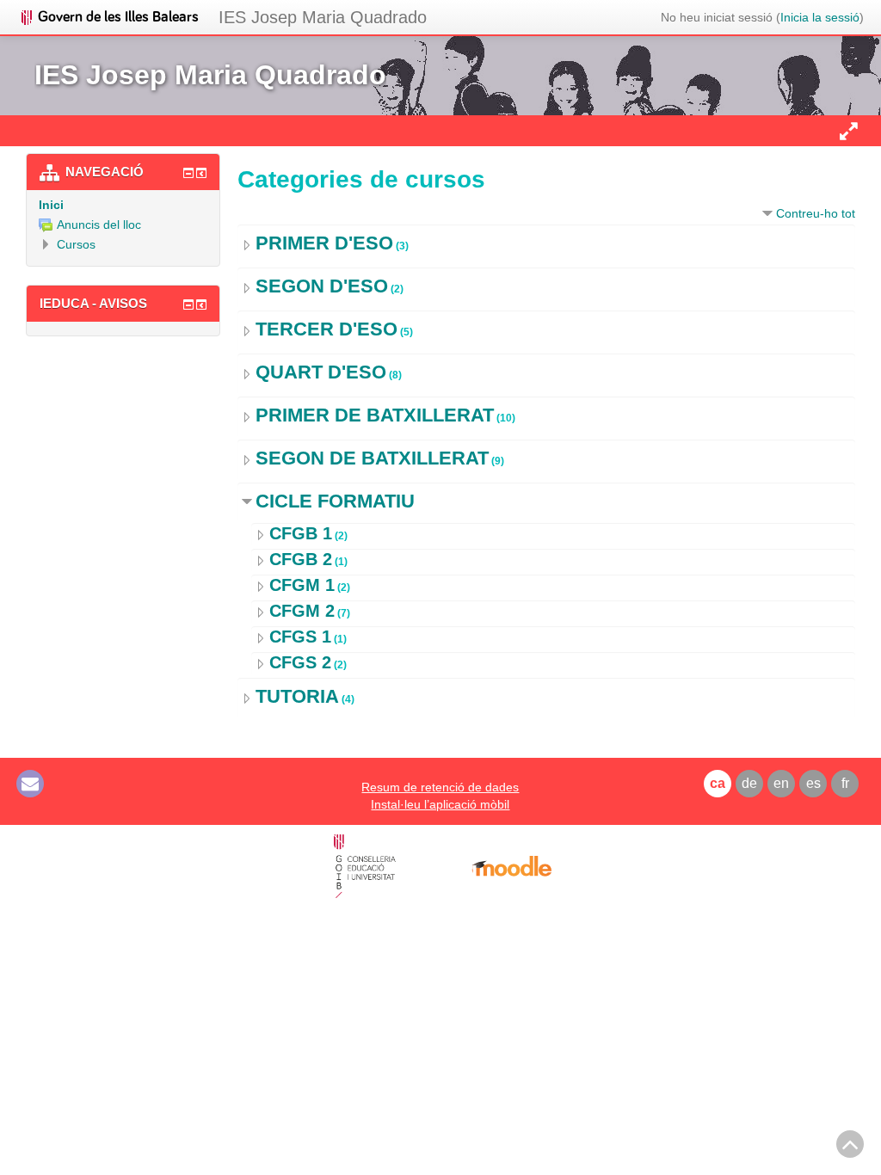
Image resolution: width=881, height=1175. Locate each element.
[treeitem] (123, 204)
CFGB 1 (300, 533)
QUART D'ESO (321, 372)
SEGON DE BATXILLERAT (372, 458)
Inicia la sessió (819, 17)
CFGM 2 (302, 610)
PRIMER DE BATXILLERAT (375, 415)
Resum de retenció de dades (440, 787)
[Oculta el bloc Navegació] (188, 173)
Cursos (76, 244)
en (781, 783)
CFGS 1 (300, 636)
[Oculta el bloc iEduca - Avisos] (188, 304)
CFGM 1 (302, 584)
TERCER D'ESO (326, 329)
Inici (51, 205)
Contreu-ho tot (815, 213)
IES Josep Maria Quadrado (323, 17)
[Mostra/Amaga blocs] (848, 130)
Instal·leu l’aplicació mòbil (440, 804)
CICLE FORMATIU (335, 501)
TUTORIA (297, 696)
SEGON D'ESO (322, 286)
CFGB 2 (300, 559)
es (813, 783)
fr (845, 783)
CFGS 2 (300, 662)
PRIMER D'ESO (324, 243)
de (749, 783)
